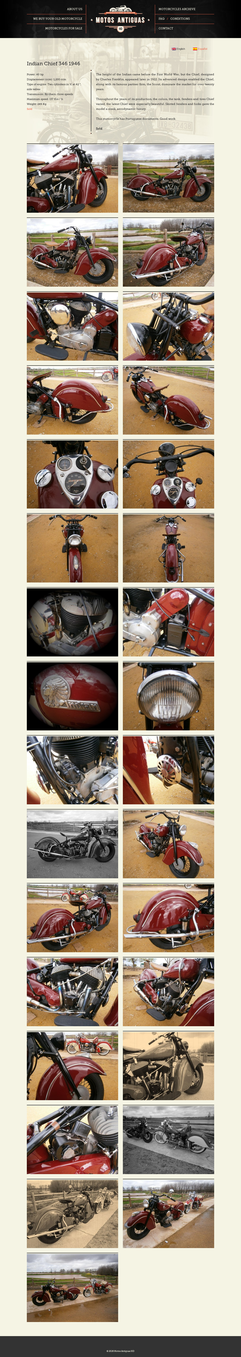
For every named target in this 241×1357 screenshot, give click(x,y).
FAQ (162, 19)
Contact (166, 28)
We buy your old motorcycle (57, 19)
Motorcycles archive (177, 9)
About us (74, 9)
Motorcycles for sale (63, 28)
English (180, 49)
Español (202, 49)
